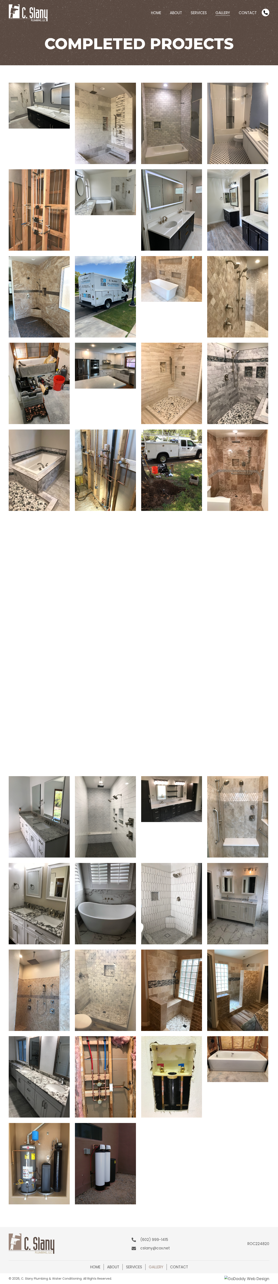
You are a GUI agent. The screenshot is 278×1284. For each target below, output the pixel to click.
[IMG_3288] (237, 643)
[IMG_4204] (39, 903)
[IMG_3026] (39, 557)
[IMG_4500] (105, 903)
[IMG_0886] (105, 296)
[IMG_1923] (105, 366)
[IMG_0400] (171, 123)
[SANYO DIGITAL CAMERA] (105, 1163)
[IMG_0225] (105, 123)
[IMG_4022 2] (171, 799)
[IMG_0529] (171, 210)
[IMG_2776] (237, 383)
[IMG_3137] (237, 557)
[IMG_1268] (39, 383)
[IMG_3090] (105, 557)
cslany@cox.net (155, 1248)
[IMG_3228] (171, 626)
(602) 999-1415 (154, 1239)
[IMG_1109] (237, 296)
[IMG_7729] (171, 1077)
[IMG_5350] (171, 990)
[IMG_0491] (105, 192)
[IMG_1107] (171, 279)
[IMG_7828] (237, 1059)
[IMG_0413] (237, 123)
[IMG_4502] (237, 903)
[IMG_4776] (39, 990)
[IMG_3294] (105, 730)
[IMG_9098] (39, 1163)
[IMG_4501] (171, 903)
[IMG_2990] (171, 470)
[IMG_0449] (39, 210)
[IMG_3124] (171, 557)
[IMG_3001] (237, 470)
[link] (156, 12)
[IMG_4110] (237, 817)
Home (95, 1267)
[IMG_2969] (105, 470)
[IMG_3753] (237, 730)
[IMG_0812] (237, 210)
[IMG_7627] (105, 1077)
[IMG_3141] (39, 643)
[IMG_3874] (39, 817)
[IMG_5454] (39, 1077)
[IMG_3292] (39, 730)
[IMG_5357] (237, 990)
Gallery (156, 1267)
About (113, 1267)
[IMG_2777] (39, 470)
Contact (179, 1267)
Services (134, 1267)
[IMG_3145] (105, 643)
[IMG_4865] (105, 990)
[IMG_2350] (171, 383)
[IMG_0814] (39, 296)
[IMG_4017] (105, 817)
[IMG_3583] (171, 730)
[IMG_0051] (39, 106)
